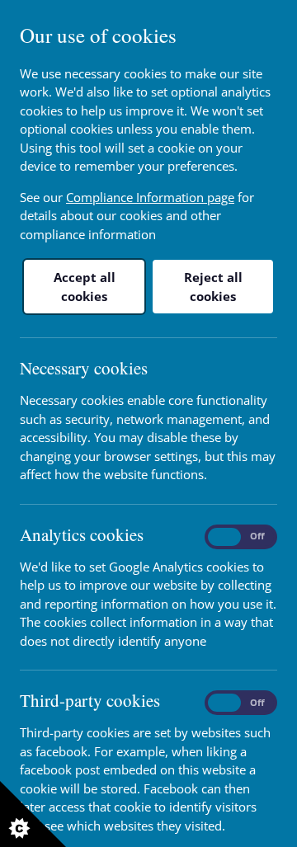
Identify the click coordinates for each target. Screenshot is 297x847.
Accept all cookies (85, 286)
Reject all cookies (213, 286)
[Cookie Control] (33, 814)
